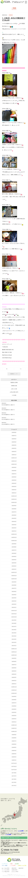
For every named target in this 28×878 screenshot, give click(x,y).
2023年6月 (14, 553)
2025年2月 (14, 489)
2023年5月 (14, 556)
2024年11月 (14, 499)
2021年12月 (14, 610)
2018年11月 (14, 728)
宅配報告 (10, 15)
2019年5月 (14, 709)
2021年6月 (14, 629)
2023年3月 (14, 562)
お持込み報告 (13, 392)
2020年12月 (14, 648)
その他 (13, 395)
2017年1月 (14, 785)
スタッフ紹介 (4, 865)
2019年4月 (14, 712)
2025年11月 (14, 461)
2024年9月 (14, 505)
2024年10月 (14, 502)
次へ (21, 368)
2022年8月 (14, 585)
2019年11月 (14, 690)
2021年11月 (14, 613)
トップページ (4, 863)
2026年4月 (14, 445)
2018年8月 (14, 737)
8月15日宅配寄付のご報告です (8, 404)
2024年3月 (14, 524)
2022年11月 (14, 575)
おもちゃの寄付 (15, 871)
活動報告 (13, 385)
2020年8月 (14, 661)
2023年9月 (14, 543)
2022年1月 (14, 607)
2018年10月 (14, 731)
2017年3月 (14, 782)
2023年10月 (14, 540)
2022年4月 (14, 597)
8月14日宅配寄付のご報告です (8, 409)
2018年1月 (14, 760)
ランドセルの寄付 (5, 869)
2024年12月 (14, 496)
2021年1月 (14, 645)
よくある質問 (21, 830)
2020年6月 (14, 667)
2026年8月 (14, 432)
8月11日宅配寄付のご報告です (8, 424)
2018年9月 (14, 734)
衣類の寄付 (14, 868)
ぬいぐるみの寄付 (5, 868)
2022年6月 (14, 591)
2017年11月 (14, 766)
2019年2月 (14, 718)
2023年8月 (14, 546)
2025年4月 (14, 483)
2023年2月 (14, 566)
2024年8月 (14, 508)
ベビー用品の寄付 (5, 871)
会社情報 (17, 863)
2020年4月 (14, 674)
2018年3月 (14, 753)
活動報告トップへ (14, 373)
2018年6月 (14, 744)
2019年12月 (14, 686)
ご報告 (11, 863)
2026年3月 (14, 448)
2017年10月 (14, 769)
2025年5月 (14, 480)
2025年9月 (14, 467)
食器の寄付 (21, 868)
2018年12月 (14, 725)
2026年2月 (14, 451)
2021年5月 (14, 632)
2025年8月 (14, 470)
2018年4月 (14, 750)
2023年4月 (14, 559)
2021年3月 (14, 639)
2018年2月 (14, 756)
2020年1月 (14, 683)
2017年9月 (14, 772)
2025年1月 (14, 492)
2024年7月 (14, 512)
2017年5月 (14, 779)
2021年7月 (14, 626)
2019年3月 (14, 715)
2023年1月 (14, 569)
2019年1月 (14, 721)
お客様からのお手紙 (22, 865)
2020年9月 (14, 658)
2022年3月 (14, 601)
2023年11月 (14, 537)
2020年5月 (14, 671)
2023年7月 (14, 550)
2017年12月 (14, 763)
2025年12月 (14, 457)
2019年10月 (14, 693)
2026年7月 (14, 435)
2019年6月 (14, 706)
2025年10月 (14, 464)
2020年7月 (14, 664)
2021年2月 (14, 642)
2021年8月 (14, 623)
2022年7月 (14, 588)
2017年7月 (14, 776)
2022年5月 (14, 594)
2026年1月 (14, 454)
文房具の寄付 (14, 869)
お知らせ (13, 388)
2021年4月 (14, 636)
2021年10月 (14, 616)
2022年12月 (14, 572)
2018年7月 (14, 741)
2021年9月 (14, 620)
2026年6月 (14, 438)
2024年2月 (14, 527)
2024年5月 (14, 518)
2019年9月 (14, 696)
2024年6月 (14, 515)
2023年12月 (14, 534)
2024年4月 (14, 521)
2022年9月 (14, 581)
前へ (7, 368)
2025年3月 (14, 486)
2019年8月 (14, 699)
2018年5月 (14, 747)
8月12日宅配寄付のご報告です (8, 419)
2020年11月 (14, 651)
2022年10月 (14, 578)
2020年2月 (14, 680)
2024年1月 (14, 531)
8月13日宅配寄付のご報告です (8, 414)
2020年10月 (14, 655)
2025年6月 (14, 477)
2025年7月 (14, 473)
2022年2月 (14, 604)
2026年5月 (14, 442)
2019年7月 (14, 702)
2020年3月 (14, 677)
